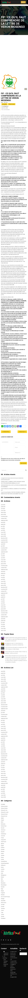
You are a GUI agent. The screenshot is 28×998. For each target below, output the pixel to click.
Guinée (2, 859)
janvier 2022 (3, 585)
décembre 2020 (4, 610)
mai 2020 (3, 624)
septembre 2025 (4, 520)
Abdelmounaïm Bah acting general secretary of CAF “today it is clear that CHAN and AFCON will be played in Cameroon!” (16, 639)
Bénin (2, 822)
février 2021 (3, 606)
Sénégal (2, 898)
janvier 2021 (3, 608)
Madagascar (3, 875)
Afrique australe (4, 806)
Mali (2, 879)
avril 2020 (3, 626)
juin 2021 (3, 599)
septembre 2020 (4, 616)
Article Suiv (21, 431)
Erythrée (2, 847)
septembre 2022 (4, 569)
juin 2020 (3, 622)
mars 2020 (3, 628)
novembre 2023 (4, 547)
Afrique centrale (4, 808)
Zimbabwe (3, 918)
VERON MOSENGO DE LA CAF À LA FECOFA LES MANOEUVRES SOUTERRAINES (14, 486)
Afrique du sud (4, 816)
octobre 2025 (4, 518)
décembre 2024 (4, 538)
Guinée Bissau (4, 861)
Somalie (2, 904)
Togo (2, 912)
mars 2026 (3, 510)
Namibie (2, 886)
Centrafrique (3, 833)
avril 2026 (3, 508)
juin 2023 (3, 553)
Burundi (2, 827)
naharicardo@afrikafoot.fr (6, 955)
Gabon (2, 853)
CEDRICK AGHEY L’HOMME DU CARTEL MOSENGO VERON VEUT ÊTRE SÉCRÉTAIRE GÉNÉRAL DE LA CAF (13, 482)
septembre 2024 (4, 542)
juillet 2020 (3, 620)
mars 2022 (3, 581)
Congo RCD (3, 839)
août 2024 (3, 544)
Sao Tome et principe (5, 896)
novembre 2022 (4, 565)
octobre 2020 (4, 614)
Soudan (2, 906)
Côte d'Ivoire (12, 104)
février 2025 (3, 534)
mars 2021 (3, 604)
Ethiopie (2, 851)
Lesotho (2, 869)
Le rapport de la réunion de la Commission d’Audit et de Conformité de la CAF (12, 479)
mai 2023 (3, 555)
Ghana (2, 857)
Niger (2, 888)
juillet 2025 (3, 524)
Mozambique (3, 884)
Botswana (3, 824)
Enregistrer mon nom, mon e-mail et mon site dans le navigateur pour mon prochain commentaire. (13, 459)
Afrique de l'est (4, 810)
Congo (2, 837)
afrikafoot (5, 106)
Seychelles (3, 900)
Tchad (2, 910)
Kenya (2, 867)
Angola (2, 820)
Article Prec (6, 431)
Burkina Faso (3, 825)
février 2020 (3, 630)
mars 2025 (3, 532)
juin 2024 (3, 546)
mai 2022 (3, 577)
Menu (23, 2)
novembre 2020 (4, 612)
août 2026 (3, 504)
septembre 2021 (4, 593)
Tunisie (2, 914)
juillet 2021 (3, 597)
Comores (3, 835)
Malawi (2, 877)
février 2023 (3, 561)
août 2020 (3, 618)
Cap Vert (2, 831)
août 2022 (3, 571)
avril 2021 (3, 603)
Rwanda (2, 894)
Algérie (2, 818)
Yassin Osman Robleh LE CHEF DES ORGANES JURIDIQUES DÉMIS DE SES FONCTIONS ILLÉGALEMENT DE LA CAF (13, 493)
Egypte (2, 845)
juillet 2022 (3, 573)
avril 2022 (3, 579)
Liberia (2, 871)
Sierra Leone (3, 902)
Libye (2, 873)
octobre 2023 (4, 549)
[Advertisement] (14, 54)
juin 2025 (3, 526)
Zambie (2, 916)
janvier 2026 (3, 514)
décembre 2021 (4, 587)
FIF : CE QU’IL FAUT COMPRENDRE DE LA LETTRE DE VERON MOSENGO (11, 97)
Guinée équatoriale (5, 863)
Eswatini (2, 849)
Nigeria (2, 890)
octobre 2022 (4, 567)
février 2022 (3, 583)
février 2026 (3, 512)
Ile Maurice (3, 865)
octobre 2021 (4, 591)
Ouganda (3, 892)
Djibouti (2, 843)
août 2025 (3, 522)
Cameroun (3, 829)
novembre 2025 (4, 516)
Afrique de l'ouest (4, 812)
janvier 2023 (3, 563)
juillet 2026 (3, 506)
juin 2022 (3, 575)
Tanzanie (3, 908)
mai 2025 (3, 528)
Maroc (2, 881)
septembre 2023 (4, 551)
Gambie (2, 855)
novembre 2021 (4, 589)
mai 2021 (3, 601)
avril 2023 (3, 557)
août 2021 (3, 595)
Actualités (4, 104)
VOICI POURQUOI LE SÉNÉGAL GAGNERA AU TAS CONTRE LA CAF (13, 489)
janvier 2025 (3, 536)
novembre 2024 (4, 540)
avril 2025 (3, 530)
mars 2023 (3, 559)
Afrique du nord (4, 814)
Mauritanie (3, 882)
